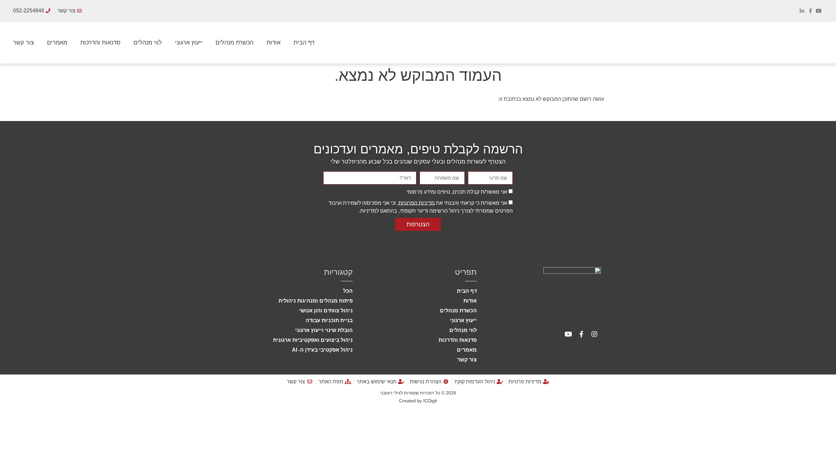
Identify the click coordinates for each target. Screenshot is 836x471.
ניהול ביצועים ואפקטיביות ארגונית (313, 340)
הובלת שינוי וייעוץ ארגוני (324, 330)
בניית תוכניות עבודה (329, 320)
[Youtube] (818, 11)
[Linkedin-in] (802, 11)
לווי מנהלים (148, 42)
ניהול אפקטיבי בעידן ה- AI (322, 350)
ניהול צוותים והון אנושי (326, 310)
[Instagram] (594, 334)
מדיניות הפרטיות (416, 202)
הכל (348, 291)
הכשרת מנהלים (234, 42)
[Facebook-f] (810, 11)
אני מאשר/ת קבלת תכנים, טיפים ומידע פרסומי (457, 191)
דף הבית (304, 42)
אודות (273, 42)
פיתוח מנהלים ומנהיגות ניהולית (316, 301)
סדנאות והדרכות (100, 42)
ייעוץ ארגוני (188, 42)
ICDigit (430, 400)
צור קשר (23, 42)
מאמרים (57, 42)
